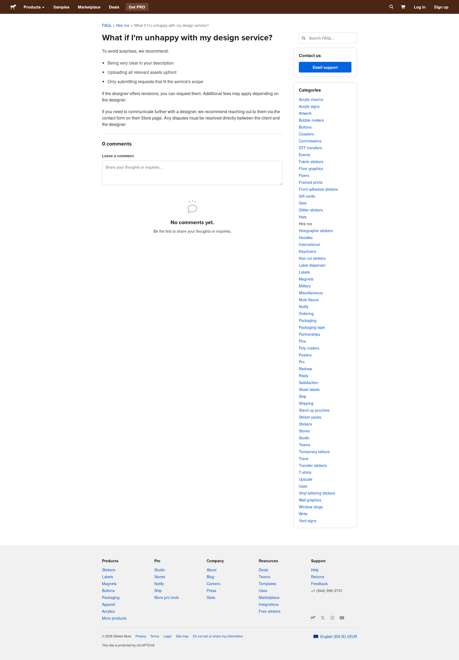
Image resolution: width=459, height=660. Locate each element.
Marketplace (89, 7)
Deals (114, 7)
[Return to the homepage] (13, 7)
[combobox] (328, 38)
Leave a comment (118, 155)
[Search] (391, 7)
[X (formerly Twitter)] (323, 618)
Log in (420, 7)
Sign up (441, 7)
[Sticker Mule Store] (313, 618)
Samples (61, 7)
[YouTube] (342, 618)
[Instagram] (332, 618)
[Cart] (403, 7)
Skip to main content (4, 4)
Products (32, 7)
